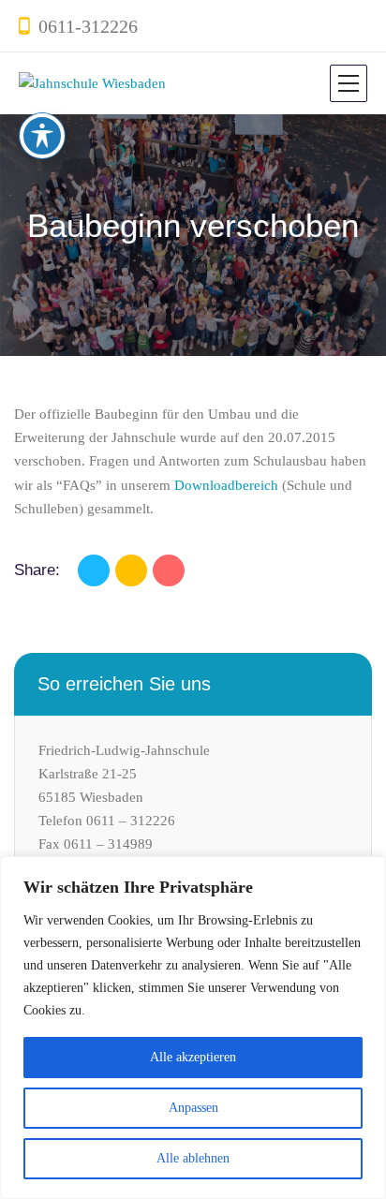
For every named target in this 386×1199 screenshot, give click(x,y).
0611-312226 (88, 26)
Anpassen (193, 1108)
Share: (37, 570)
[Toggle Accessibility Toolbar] (42, 135)
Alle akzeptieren (193, 1057)
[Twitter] (131, 570)
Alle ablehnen (193, 1158)
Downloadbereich (226, 485)
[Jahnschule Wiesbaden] (92, 83)
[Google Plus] (169, 570)
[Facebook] (94, 570)
